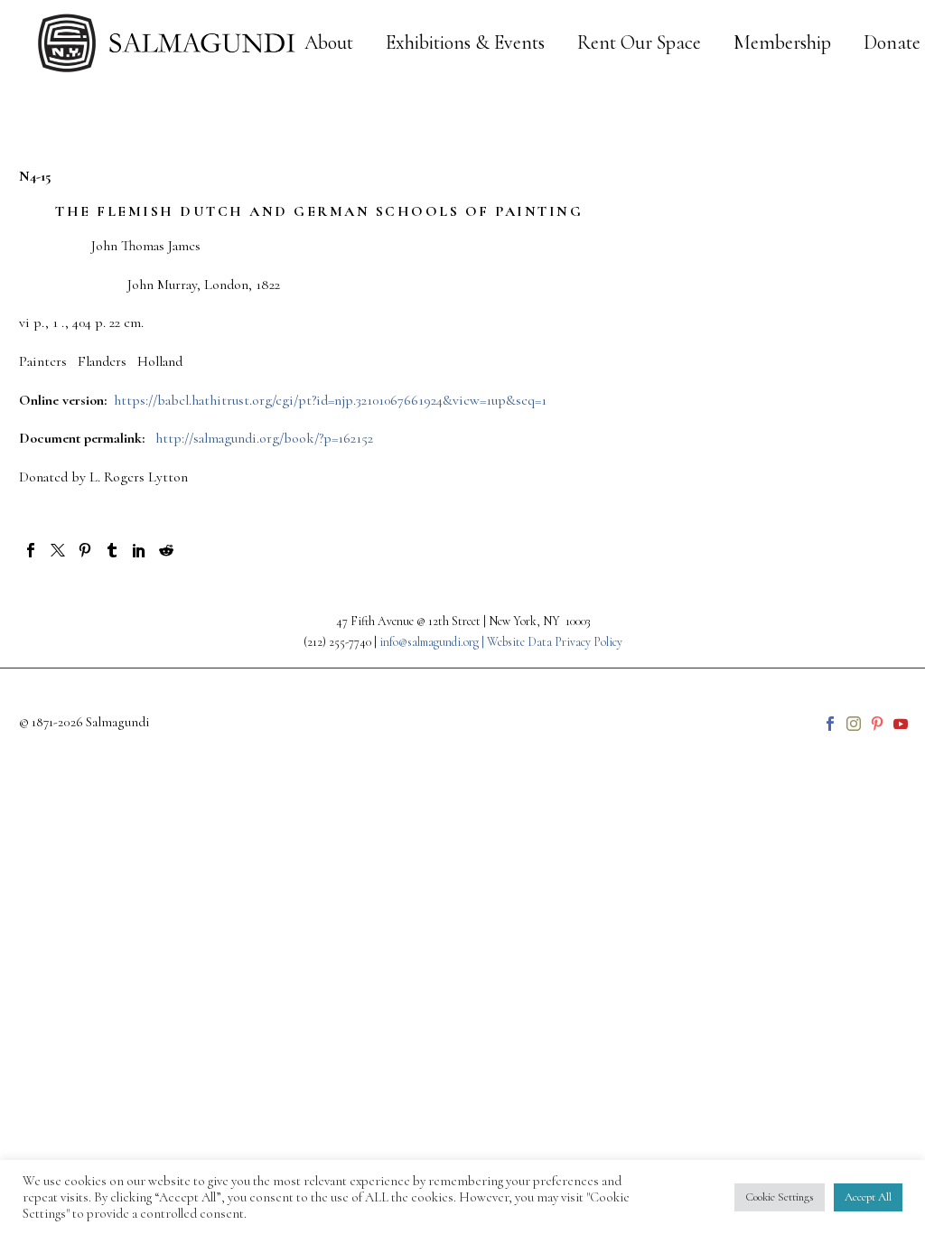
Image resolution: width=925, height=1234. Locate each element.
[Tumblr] (112, 550)
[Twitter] (58, 550)
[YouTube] (900, 723)
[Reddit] (166, 550)
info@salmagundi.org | (433, 642)
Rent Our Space (639, 43)
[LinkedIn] (139, 550)
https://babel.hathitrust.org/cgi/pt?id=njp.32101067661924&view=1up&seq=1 (330, 400)
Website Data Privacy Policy (554, 642)
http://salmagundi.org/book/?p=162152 (264, 438)
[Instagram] (853, 723)
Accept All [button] (868, 1197)
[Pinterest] (85, 550)
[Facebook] (30, 550)
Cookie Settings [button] (779, 1197)
